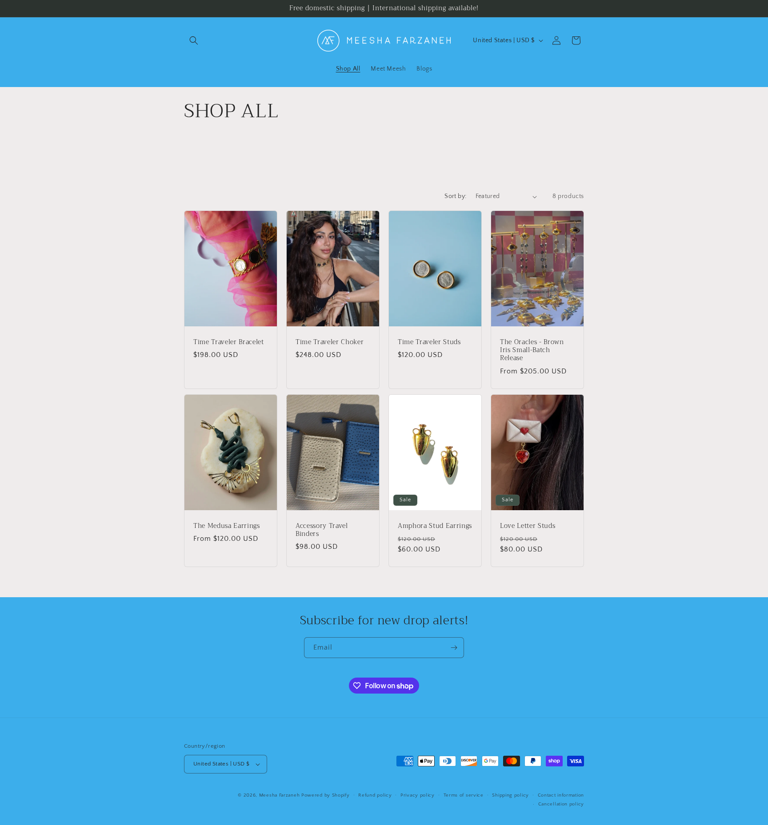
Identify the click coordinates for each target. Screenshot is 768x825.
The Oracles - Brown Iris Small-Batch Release (532, 350)
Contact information (561, 795)
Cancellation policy (561, 804)
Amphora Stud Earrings (435, 526)
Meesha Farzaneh (280, 795)
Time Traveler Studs (429, 342)
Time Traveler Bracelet (228, 342)
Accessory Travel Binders (322, 530)
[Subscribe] (454, 647)
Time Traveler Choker (330, 342)
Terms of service (464, 795)
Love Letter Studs (527, 526)
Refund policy (375, 795)
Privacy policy (417, 795)
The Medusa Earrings (226, 526)
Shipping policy (510, 795)
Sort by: (455, 196)
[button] (194, 40)
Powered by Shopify (325, 795)
